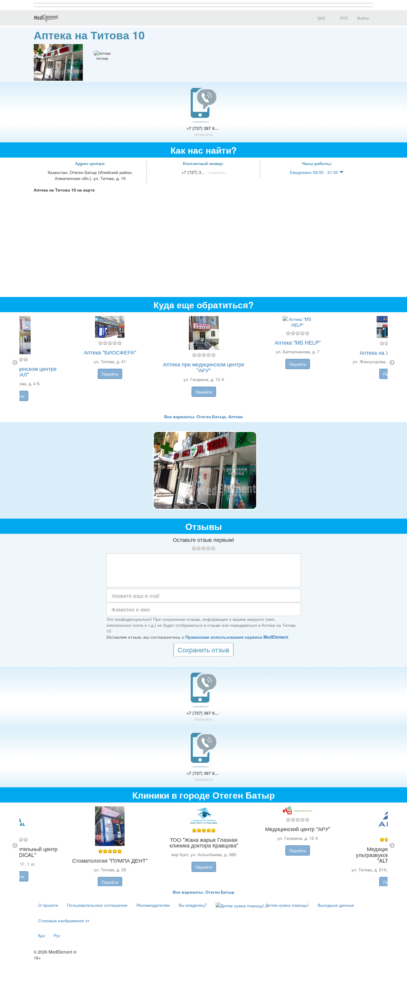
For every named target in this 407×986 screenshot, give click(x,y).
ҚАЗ (320, 18)
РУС (343, 18)
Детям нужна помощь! (286, 905)
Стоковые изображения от (63, 920)
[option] (204, 363)
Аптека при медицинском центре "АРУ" (203, 367)
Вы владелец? (193, 905)
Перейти (110, 374)
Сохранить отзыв (203, 649)
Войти (363, 18)
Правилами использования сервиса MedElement (236, 637)
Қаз (41, 935)
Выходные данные (336, 905)
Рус (57, 935)
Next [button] (392, 363)
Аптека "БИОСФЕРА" (110, 352)
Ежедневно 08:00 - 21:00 (314, 172)
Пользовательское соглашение (97, 905)
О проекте (48, 905)
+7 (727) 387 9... (204, 131)
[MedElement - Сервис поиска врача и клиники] (46, 17)
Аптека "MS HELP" (298, 342)
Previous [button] (15, 363)
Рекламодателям (153, 905)
